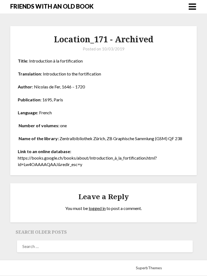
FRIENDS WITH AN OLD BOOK (52, 6)
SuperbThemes (149, 267)
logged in (97, 208)
